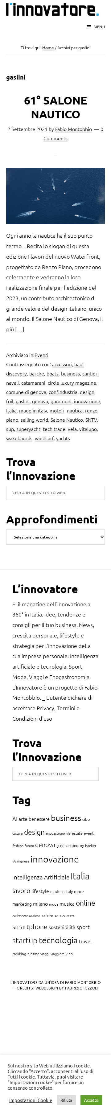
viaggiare (57, 953)
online (85, 903)
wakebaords (19, 438)
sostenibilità (62, 927)
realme (34, 915)
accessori (62, 364)
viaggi (44, 953)
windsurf (44, 438)
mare (79, 891)
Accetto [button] (91, 1100)
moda (53, 904)
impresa (23, 860)
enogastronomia (58, 833)
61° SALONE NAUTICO (55, 107)
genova (40, 401)
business (70, 373)
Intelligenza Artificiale (40, 877)
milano (40, 903)
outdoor (20, 915)
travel (85, 941)
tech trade (54, 428)
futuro (29, 845)
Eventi (41, 354)
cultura (17, 833)
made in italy (33, 410)
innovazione (87, 401)
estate (77, 833)
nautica (75, 410)
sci (57, 915)
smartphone (29, 926)
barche (36, 373)
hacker (90, 845)
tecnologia (58, 940)
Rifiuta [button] (66, 1100)
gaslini (23, 401)
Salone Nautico (67, 419)
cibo (86, 819)
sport (83, 926)
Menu (99, 26)
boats (53, 373)
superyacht (28, 428)
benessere (39, 819)
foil (9, 401)
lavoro (21, 890)
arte (22, 818)
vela (72, 428)
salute (47, 915)
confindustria (63, 391)
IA (14, 861)
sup (10, 428)
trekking (19, 953)
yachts (63, 438)
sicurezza (67, 915)
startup (25, 940)
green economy (70, 845)
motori (57, 410)
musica (67, 903)
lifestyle (40, 890)
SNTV (91, 419)
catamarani (33, 382)
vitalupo (88, 428)
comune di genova (26, 391)
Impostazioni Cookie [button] (30, 1100)
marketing (22, 904)
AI (14, 818)
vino (69, 953)
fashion (17, 845)
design (87, 391)
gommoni (61, 401)
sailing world (34, 419)
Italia (11, 410)
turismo (33, 953)
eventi (89, 833)
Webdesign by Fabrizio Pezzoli (66, 988)
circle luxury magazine (72, 382)
